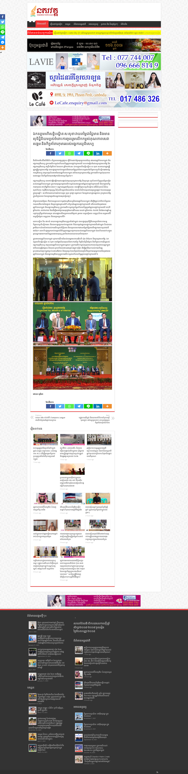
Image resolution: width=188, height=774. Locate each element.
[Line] (88, 153)
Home (32, 24)
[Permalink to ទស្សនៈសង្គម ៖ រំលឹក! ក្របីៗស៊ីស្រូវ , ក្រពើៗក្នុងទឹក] (32, 710)
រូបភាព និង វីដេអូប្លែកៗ (109, 24)
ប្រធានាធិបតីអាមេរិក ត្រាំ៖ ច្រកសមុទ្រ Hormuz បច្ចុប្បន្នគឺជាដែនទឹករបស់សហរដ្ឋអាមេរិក (97, 695)
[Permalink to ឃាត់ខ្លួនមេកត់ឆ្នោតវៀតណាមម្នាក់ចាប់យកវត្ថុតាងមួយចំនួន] (46, 525)
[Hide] (1, 52)
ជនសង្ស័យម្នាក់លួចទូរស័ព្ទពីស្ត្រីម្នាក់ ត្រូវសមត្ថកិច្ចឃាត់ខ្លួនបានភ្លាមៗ (96, 510)
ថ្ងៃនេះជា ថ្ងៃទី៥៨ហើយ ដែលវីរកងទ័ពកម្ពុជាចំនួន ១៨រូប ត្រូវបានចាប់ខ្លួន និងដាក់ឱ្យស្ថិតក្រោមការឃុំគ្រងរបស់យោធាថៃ (51, 697)
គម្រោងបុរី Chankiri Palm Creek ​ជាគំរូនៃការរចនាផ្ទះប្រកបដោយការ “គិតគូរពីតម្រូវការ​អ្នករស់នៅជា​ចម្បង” (97, 759)
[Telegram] (78, 153)
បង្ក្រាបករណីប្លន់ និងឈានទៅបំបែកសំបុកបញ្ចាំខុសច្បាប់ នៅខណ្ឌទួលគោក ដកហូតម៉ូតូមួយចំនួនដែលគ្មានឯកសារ (94, 419)
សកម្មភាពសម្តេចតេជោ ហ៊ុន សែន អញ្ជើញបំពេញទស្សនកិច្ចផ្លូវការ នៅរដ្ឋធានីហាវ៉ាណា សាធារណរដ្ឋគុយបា (51, 651)
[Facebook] (50, 153)
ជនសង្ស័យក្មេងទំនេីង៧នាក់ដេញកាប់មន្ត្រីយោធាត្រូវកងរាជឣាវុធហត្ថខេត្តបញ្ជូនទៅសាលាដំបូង (97, 536)
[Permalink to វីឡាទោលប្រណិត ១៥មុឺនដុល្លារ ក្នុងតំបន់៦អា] (78, 727)
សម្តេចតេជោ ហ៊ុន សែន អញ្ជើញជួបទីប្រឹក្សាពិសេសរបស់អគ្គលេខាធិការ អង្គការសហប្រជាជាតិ (50, 676)
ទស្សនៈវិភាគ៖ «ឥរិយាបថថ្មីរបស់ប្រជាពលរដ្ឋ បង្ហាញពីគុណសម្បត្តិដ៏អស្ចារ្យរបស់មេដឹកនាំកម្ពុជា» (51, 736)
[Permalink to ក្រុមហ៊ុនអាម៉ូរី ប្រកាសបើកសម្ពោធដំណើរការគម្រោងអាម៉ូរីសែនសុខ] (78, 737)
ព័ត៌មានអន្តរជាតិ (80, 24)
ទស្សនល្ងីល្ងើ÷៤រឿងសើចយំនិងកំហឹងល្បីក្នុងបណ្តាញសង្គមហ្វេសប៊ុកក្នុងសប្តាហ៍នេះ (51, 747)
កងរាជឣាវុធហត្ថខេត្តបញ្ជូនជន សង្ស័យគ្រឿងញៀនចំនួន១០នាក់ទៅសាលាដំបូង (71, 536)
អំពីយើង (124, 24)
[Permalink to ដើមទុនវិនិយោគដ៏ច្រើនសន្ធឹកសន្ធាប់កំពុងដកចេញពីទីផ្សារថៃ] (72, 498)
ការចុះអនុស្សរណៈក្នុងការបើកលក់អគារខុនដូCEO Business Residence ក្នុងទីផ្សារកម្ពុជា (96, 747)
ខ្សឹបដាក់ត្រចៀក (56, 24)
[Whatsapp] (69, 153)
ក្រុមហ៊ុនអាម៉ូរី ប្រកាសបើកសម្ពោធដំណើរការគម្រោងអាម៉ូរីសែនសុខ (96, 736)
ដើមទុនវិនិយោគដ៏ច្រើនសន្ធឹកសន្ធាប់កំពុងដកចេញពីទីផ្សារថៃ (96, 684)
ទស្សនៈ (68, 24)
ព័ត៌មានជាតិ (41, 24)
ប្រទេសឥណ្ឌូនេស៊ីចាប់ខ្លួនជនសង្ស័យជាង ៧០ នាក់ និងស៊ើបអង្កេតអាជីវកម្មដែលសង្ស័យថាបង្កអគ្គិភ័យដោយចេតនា (97, 662)
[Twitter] (60, 153)
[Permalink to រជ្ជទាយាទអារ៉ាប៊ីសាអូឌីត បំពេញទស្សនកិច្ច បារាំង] (46, 498)
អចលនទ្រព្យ (93, 24)
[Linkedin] (97, 153)
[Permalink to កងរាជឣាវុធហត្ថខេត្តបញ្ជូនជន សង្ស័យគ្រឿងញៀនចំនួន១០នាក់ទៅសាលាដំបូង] (72, 525)
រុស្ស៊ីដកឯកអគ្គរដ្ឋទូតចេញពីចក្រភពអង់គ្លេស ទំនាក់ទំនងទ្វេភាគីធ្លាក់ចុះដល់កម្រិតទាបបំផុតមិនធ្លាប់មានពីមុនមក (97, 649)
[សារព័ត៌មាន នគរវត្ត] (44, 15)
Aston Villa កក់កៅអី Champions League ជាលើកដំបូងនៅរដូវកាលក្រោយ (50, 418)
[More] (107, 153)
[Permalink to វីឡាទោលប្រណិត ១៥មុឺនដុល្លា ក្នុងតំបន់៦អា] (78, 716)
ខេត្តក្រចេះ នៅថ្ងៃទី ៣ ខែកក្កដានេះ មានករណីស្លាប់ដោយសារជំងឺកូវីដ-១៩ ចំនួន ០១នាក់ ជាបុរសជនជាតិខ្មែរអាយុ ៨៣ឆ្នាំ (51, 664)
